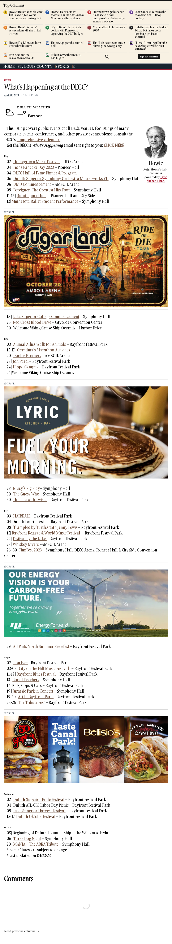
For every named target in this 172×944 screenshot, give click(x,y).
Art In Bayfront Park (35, 697)
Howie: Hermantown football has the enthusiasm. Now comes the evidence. (67, 15)
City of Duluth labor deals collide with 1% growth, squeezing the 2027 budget (67, 30)
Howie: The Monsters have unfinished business (25, 44)
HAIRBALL (21, 516)
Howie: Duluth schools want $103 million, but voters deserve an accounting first (25, 15)
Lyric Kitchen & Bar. (157, 179)
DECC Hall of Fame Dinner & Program (45, 173)
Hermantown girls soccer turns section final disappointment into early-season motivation (109, 16)
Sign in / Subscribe (149, 56)
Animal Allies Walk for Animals (39, 344)
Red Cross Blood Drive (32, 322)
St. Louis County (35, 66)
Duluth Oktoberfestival (35, 816)
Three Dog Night (27, 838)
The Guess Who (26, 494)
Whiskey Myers (26, 544)
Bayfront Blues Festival (37, 674)
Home (9, 66)
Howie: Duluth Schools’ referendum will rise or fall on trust (25, 30)
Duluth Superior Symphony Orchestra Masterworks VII (60, 178)
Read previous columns (21, 931)
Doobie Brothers (27, 355)
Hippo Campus (25, 367)
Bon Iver (20, 663)
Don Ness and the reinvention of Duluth (21, 56)
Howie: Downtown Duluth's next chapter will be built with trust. (151, 46)
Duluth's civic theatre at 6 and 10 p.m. (66, 56)
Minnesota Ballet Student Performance (45, 201)
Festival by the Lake (30, 538)
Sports (62, 66)
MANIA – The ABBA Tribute (36, 844)
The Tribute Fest (31, 702)
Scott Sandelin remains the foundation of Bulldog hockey (150, 15)
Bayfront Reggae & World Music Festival (47, 533)
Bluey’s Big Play (26, 488)
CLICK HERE (114, 145)
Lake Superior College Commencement (46, 316)
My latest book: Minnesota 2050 (109, 29)
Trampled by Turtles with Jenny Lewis (45, 527)
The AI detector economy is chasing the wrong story (109, 44)
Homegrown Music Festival (36, 161)
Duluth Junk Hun (31, 195)
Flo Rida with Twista (30, 499)
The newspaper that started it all (67, 44)
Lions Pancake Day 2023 (33, 167)
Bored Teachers (25, 680)
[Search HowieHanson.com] (107, 56)
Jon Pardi (21, 361)
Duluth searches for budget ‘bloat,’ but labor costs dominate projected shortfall (151, 32)
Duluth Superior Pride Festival (38, 799)
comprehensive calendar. (38, 139)
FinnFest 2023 (30, 550)
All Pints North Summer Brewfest (41, 646)
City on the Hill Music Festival (45, 668)
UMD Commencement (32, 184)
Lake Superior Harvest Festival (39, 811)
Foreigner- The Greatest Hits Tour (41, 190)
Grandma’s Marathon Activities (43, 350)
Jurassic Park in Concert (33, 691)
